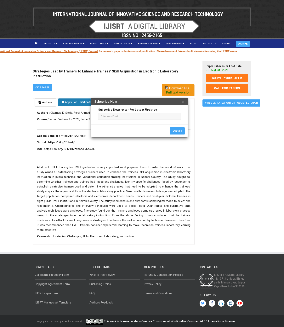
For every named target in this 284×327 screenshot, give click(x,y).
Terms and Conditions (158, 293)
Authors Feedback (101, 302)
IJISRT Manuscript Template (53, 302)
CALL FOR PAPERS (72, 43)
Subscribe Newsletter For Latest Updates (127, 109)
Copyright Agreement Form (52, 284)
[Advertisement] (226, 168)
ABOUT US (49, 43)
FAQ (92, 293)
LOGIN (241, 43)
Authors (47, 102)
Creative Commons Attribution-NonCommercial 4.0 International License (188, 321)
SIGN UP (226, 43)
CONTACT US (209, 43)
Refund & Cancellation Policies (163, 275)
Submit (177, 130)
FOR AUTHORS (98, 43)
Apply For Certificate (77, 102)
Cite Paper (42, 87)
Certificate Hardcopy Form (52, 275)
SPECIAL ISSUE (122, 43)
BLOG (193, 43)
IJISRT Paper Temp (47, 293)
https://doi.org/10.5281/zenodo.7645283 (69, 149)
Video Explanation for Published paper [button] (231, 102)
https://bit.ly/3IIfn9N (73, 136)
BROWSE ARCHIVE (148, 43)
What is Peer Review (102, 275)
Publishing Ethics (100, 284)
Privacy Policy (152, 284)
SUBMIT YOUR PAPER (227, 78)
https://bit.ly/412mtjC (62, 142)
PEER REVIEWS (174, 43)
